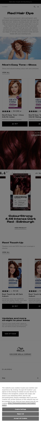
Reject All (20, 414)
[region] (20, 401)
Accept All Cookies (20, 418)
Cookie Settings (20, 409)
